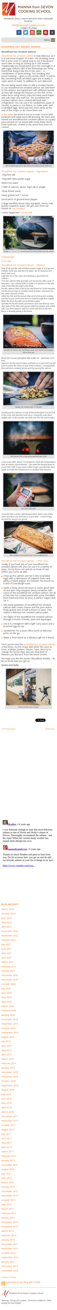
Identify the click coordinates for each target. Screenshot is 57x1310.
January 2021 (8, 970)
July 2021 (6, 944)
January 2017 (8, 1160)
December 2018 (9, 1072)
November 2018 (9, 1076)
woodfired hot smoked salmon (39, 644)
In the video (7, 114)
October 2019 (8, 1028)
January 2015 (8, 1217)
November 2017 (9, 1120)
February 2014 (8, 1235)
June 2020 (6, 992)
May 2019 (6, 1050)
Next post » (50, 728)
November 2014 (9, 1226)
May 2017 (6, 1142)
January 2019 (8, 1067)
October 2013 (8, 1252)
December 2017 (9, 1116)
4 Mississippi (7, 256)
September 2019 (9, 1032)
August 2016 (7, 1169)
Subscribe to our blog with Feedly (23, 1282)
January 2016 (8, 1186)
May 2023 (6, 922)
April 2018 (6, 1107)
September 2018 (9, 1085)
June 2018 (6, 1098)
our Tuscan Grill (14, 251)
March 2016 (7, 1182)
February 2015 (8, 1213)
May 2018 (6, 1103)
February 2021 (8, 966)
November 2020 (9, 979)
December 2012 (9, 1266)
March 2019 (7, 1058)
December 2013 (9, 1244)
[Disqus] (28, 774)
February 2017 (8, 1155)
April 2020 (6, 1001)
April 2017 (6, 1147)
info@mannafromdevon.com (28, 25)
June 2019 (6, 1045)
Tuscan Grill (26, 212)
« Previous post (8, 728)
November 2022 (9, 935)
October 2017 (8, 1125)
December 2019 (9, 1019)
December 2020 (9, 975)
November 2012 (9, 1270)
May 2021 (6, 953)
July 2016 (6, 1173)
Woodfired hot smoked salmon (17, 55)
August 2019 (7, 1036)
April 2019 (6, 1054)
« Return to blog (8, 1277)
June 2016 (6, 1177)
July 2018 (6, 1094)
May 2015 (6, 1204)
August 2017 (7, 1129)
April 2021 (6, 957)
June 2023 (6, 917)
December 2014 (9, 1222)
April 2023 (6, 926)
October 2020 (8, 984)
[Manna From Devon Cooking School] (28, 16)
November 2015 (9, 1195)
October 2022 (8, 939)
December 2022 (9, 931)
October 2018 (8, 1081)
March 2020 (7, 1006)
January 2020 (8, 1014)
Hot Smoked (18, 208)
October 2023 (8, 913)
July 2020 (6, 988)
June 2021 (6, 948)
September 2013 (9, 1257)
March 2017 (7, 1151)
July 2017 (6, 1133)
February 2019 (8, 1063)
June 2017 (6, 1138)
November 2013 (9, 1248)
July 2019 (6, 1041)
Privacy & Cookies (18, 1300)
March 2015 (7, 1208)
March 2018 (7, 1111)
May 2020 (6, 997)
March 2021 (7, 961)
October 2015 (8, 1200)
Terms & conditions (37, 1300)
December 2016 (9, 1164)
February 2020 (8, 1010)
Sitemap (5, 1300)
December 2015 (9, 1191)
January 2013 (8, 1261)
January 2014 (8, 1239)
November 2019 (9, 1023)
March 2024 (7, 909)
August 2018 (7, 1089)
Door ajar (6, 260)
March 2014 (7, 1230)
